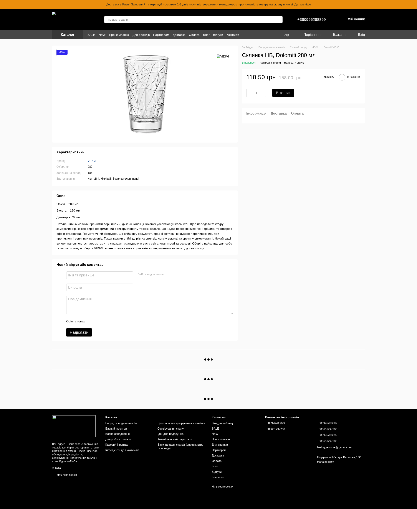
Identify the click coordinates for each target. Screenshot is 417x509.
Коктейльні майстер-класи (174, 439)
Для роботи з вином (118, 439)
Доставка (179, 34)
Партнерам (161, 34)
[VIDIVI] (223, 56)
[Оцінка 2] (99, 321)
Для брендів (141, 34)
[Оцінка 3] (106, 321)
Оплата (194, 34)
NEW (102, 34)
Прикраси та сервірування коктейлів (181, 423)
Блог (206, 34)
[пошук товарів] (279, 19)
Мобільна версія (66, 474)
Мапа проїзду (325, 461)
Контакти (233, 34)
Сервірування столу (170, 428)
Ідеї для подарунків (170, 433)
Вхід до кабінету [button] (222, 423)
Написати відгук (294, 62)
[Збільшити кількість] (263, 93)
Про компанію (119, 34)
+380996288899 (311, 19)
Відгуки (218, 34)
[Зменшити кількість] (250, 93)
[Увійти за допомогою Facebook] (168, 274)
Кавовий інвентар (116, 444)
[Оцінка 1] (92, 321)
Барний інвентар (116, 428)
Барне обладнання (117, 433)
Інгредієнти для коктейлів (122, 450)
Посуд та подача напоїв (121, 423)
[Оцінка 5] (120, 321)
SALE (91, 34)
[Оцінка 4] (113, 321)
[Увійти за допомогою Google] (175, 274)
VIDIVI (92, 161)
